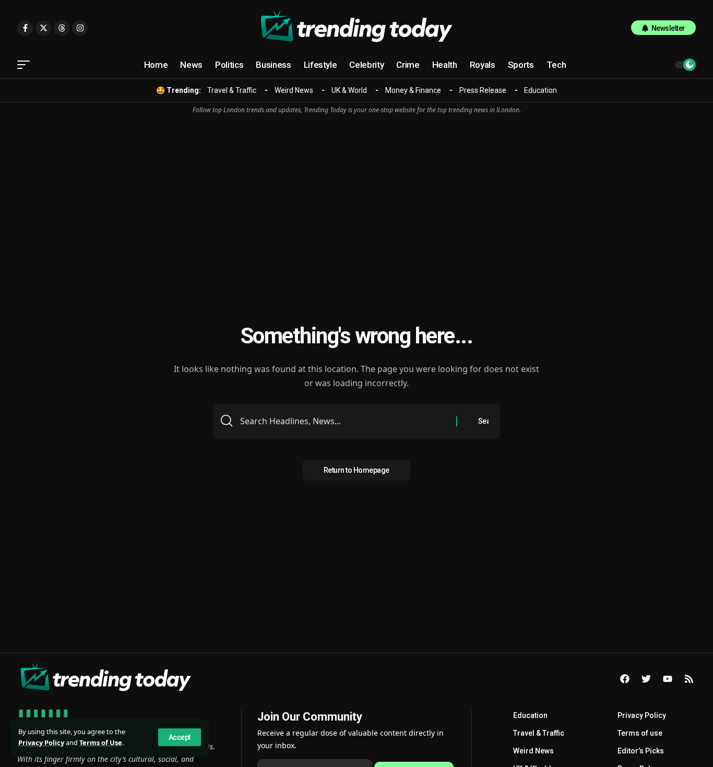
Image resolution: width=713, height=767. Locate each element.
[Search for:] (344, 421)
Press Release (482, 90)
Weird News (294, 90)
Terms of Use (100, 742)
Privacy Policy (41, 742)
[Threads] (61, 28)
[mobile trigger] (26, 65)
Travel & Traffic (231, 90)
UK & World (349, 90)
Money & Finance (413, 90)
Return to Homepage (356, 470)
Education (540, 90)
